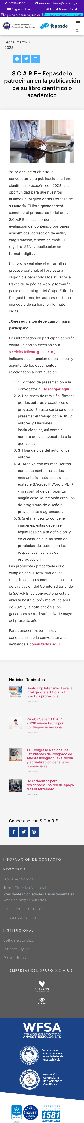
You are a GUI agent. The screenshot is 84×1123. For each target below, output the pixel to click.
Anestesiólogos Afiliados (24, 900)
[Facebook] (13, 832)
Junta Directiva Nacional (24, 888)
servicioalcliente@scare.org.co (35, 351)
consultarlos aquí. (45, 644)
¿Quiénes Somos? (19, 879)
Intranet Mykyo (16, 949)
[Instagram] (34, 832)
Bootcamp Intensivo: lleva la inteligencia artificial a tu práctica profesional (50, 692)
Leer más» (32, 701)
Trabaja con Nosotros (21, 917)
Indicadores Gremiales (23, 909)
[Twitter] (23, 832)
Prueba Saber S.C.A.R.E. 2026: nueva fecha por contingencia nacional (46, 723)
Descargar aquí (55, 389)
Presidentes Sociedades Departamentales (38, 894)
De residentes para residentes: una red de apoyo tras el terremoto (50, 785)
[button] (17, 59)
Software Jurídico (18, 940)
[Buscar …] (77, 30)
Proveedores (14, 957)
